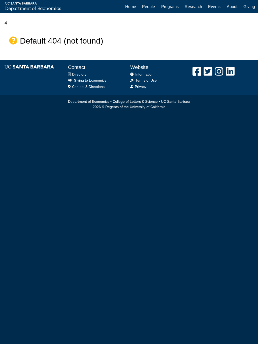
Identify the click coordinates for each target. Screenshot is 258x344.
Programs (170, 6)
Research (193, 6)
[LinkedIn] (230, 71)
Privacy (140, 87)
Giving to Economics (89, 80)
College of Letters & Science (135, 102)
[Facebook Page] (196, 71)
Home (130, 6)
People (148, 6)
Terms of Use (146, 80)
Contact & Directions (88, 87)
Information (144, 74)
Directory (78, 74)
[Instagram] (219, 71)
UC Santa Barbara (175, 102)
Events (214, 6)
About (232, 6)
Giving (249, 6)
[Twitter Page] (208, 71)
